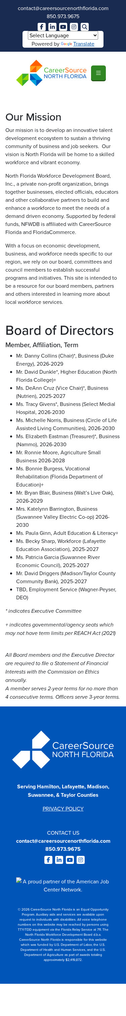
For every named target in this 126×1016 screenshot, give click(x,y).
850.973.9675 (63, 16)
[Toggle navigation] (98, 72)
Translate (83, 43)
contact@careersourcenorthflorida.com (63, 8)
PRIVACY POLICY (63, 808)
